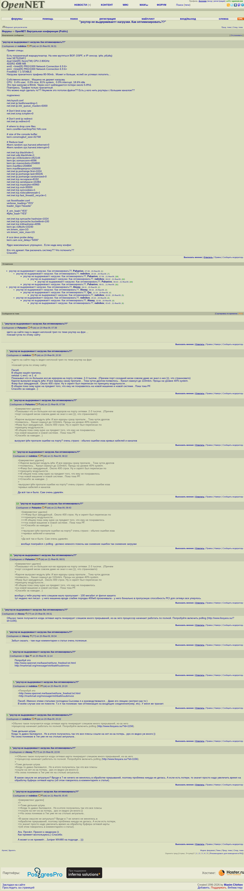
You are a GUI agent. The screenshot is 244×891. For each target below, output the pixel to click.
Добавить (204, 887)
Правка (217, 257)
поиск (74, 18)
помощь (48, 18)
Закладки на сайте (13, 884)
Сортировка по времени (226, 313)
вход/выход (188, 18)
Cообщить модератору (233, 257)
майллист (148, 18)
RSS (241, 313)
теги (187, 4)
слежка (223, 18)
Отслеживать (236, 35)
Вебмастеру (235, 887)
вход (210, 1)
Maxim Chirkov (233, 884)
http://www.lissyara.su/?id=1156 (115, 726)
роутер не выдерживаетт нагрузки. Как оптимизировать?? (40, 271)
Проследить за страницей (18, 887)
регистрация (219, 1)
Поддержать (218, 887)
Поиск (179, 4)
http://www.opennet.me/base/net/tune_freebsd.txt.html (45, 663)
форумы (17, 18)
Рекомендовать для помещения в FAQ (226, 853)
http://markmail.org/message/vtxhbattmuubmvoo (42, 665)
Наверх (217, 344)
